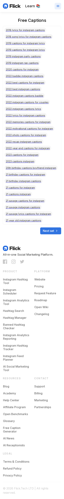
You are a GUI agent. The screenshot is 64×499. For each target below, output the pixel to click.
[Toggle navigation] (58, 6)
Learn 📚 (32, 6)
